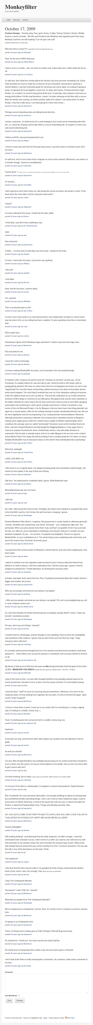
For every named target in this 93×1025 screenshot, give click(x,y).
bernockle (27, 966)
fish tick (26, 282)
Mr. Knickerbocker (30, 226)
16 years (14, 52)
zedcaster (27, 572)
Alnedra (26, 830)
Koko (25, 685)
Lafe (25, 503)
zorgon (26, 862)
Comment (9, 972)
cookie (25, 197)
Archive (25, 20)
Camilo (26, 745)
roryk (25, 326)
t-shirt (16, 361)
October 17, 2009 (20, 28)
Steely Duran (28, 544)
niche (8, 1018)
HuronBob (27, 185)
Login (8, 20)
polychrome (27, 245)
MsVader (26, 714)
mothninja (27, 166)
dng (24, 235)
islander (26, 273)
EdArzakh (27, 52)
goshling (26, 594)
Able (62, 1018)
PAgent (26, 141)
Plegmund (27, 207)
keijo (25, 493)
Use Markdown (11, 996)
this (47, 777)
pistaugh (26, 374)
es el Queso (28, 74)
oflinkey (26, 264)
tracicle (26, 292)
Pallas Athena (28, 62)
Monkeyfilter (21, 6)
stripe (25, 556)
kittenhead (27, 153)
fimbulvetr (27, 474)
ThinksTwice (28, 452)
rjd (24, 852)
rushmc (26, 336)
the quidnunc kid (29, 660)
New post (16, 20)
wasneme (27, 115)
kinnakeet (27, 484)
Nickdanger (27, 515)
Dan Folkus (27, 311)
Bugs (45, 1018)
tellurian (26, 355)
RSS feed (70, 1018)
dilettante (27, 301)
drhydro (26, 254)
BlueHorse (15, 43)
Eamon (26, 216)
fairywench (27, 106)
